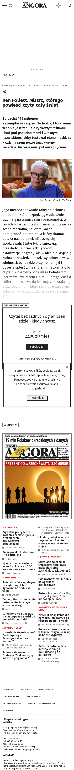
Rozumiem (37, 397)
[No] (67, 367)
